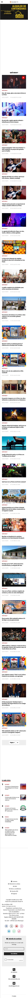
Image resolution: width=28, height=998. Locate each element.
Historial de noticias (14, 884)
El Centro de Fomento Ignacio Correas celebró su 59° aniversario (11, 810)
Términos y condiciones (15, 889)
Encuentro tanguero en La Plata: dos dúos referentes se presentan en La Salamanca (14, 399)
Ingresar (14, 893)
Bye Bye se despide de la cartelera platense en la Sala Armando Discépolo (13, 537)
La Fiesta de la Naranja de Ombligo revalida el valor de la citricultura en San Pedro (13, 260)
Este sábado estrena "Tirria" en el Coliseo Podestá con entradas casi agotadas (14, 675)
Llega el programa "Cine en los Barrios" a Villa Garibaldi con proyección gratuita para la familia (13, 149)
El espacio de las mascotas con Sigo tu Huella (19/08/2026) (11, 820)
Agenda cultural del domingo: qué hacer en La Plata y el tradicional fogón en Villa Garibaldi (14, 427)
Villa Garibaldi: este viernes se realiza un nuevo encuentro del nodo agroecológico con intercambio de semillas (11, 832)
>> (17, 742)
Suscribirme (14, 953)
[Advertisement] (14, 55)
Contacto (14, 881)
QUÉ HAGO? (4, 90)
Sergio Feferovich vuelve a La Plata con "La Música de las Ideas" (13, 455)
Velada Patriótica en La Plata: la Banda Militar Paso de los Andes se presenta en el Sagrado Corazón (13, 509)
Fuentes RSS (14, 891)
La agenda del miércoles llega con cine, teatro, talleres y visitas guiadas (13, 232)
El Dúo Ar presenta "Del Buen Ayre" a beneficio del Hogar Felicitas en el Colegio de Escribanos (14, 703)
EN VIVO (15, 886)
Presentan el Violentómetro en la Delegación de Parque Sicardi (11, 788)
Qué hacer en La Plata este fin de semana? (14, 482)
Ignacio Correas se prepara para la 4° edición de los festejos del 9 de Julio (12, 344)
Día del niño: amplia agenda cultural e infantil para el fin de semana (12, 121)
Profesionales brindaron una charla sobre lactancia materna (12, 799)
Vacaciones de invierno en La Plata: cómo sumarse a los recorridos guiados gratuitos (13, 316)
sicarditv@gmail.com (14, 986)
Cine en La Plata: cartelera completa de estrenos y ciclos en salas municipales (13, 591)
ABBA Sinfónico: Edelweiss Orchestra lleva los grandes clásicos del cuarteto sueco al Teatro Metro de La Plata (14, 647)
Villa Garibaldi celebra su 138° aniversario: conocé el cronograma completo (14, 731)
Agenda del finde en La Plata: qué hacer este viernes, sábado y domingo (13, 177)
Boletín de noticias (15, 939)
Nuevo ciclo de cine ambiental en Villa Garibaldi (12, 371)
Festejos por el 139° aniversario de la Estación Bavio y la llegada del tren (12, 564)
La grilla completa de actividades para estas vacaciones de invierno (13, 288)
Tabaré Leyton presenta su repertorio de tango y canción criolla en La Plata (13, 204)
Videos (7, 817)
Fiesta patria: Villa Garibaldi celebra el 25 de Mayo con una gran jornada (13, 619)
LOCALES (7, 784)
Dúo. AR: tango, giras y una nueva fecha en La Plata (14, 93)
